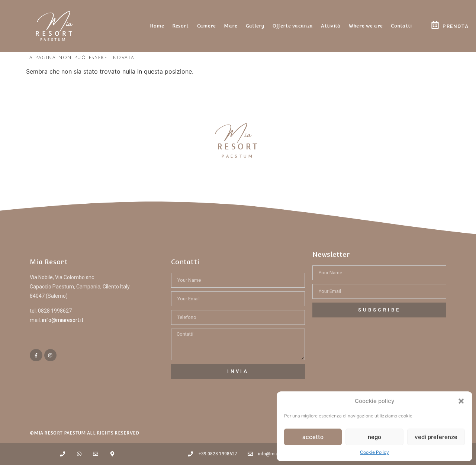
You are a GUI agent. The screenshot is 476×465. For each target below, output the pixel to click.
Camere (206, 26)
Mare (230, 26)
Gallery (255, 26)
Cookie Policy (374, 452)
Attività (330, 26)
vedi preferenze (436, 436)
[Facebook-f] (36, 355)
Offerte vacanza (293, 26)
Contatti (401, 26)
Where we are (366, 26)
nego (374, 436)
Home (157, 26)
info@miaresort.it (62, 320)
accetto (313, 436)
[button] (461, 401)
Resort (180, 26)
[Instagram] (50, 355)
